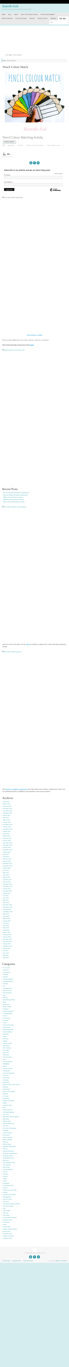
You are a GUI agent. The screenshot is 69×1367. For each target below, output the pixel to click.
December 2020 (7, 904)
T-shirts (5, 1192)
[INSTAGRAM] (30, 162)
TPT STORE (6, 1210)
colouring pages (7, 1013)
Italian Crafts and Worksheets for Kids (14, 502)
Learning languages (8, 1112)
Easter (5, 1036)
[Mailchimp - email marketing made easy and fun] (55, 191)
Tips (4, 1208)
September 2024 (7, 829)
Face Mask (6, 1050)
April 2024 (6, 833)
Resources (6, 1160)
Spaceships (6, 1183)
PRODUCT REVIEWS (9, 1146)
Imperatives (6, 1098)
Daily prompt (7, 1027)
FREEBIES (6, 1064)
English (5, 1041)
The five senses (7, 1199)
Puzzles (5, 1148)
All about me (6, 972)
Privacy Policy (6, 1260)
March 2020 (6, 918)
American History (8, 979)
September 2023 (7, 849)
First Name (7, 175)
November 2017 (7, 941)
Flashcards (6, 1054)
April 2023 (6, 856)
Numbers (5, 1130)
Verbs (4, 1224)
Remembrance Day (8, 1158)
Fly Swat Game (7, 1057)
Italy (4, 1107)
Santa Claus (6, 1167)
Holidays (5, 1087)
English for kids (7, 1043)
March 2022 (6, 877)
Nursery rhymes (7, 1132)
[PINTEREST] (34, 162)
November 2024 (7, 824)
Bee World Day (7, 993)
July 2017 (6, 950)
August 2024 (6, 831)
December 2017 (7, 939)
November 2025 (7, 811)
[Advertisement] (34, 38)
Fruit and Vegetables (9, 1073)
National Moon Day (8, 1123)
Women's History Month (10, 1229)
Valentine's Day (7, 1220)
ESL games (6, 1045)
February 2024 (7, 838)
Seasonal (5, 1174)
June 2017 (6, 953)
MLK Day (6, 1119)
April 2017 (6, 957)
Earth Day (6, 1034)
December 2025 (7, 808)
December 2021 (7, 884)
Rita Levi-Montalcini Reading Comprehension (16, 492)
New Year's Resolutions (9, 1128)
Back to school (7, 990)
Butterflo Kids (10, 6)
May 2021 (6, 900)
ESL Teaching (7, 1048)
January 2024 (7, 840)
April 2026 (6, 801)
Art (4, 986)
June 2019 (6, 923)
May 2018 (6, 927)
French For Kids (7, 1068)
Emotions (5, 1038)
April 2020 (6, 916)
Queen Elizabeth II (8, 1151)
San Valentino (7, 1165)
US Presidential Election (10, 1217)
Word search (6, 1231)
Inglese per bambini (8, 1100)
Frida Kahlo (6, 1070)
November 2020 (7, 907)
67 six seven (6, 967)
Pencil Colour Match (15, 67)
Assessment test (7, 988)
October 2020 (7, 909)
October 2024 (7, 827)
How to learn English (9, 1091)
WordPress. (64, 1260)
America (5, 977)
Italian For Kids (7, 1105)
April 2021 (6, 902)
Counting (5, 1020)
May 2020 (6, 914)
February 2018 (7, 934)
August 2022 (6, 868)
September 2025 (7, 813)
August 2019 (6, 921)
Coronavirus (6, 1018)
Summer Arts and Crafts (10, 1190)
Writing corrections (8, 1236)
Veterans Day (7, 1226)
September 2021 (7, 891)
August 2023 (6, 852)
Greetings (6, 1080)
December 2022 (7, 863)
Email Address (8, 182)
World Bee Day (7, 1233)
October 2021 (7, 888)
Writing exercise (7, 1238)
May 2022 (6, 872)
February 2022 (7, 879)
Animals (5, 983)
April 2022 (6, 875)
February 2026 (7, 806)
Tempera (57, 1260)
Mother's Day (7, 1121)
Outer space (6, 1135)
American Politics (8, 981)
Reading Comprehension (10, 1153)
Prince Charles (7, 1144)
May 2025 (6, 817)
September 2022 (7, 866)
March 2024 (6, 836)
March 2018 (6, 932)
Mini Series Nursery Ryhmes (11, 1116)
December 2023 (7, 843)
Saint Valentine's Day (9, 1162)
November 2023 (7, 845)
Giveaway (6, 1075)
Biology (5, 997)
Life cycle (6, 1114)
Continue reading (8, 141)
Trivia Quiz (6, 1215)
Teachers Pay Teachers (38, 145)
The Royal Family (8, 1206)
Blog (4, 1002)
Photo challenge (7, 1139)
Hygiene (5, 1093)
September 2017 (7, 946)
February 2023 (7, 859)
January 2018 (7, 937)
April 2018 (6, 930)
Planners (5, 1142)
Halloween (6, 1082)
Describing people (8, 1029)
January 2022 (7, 882)
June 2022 (6, 870)
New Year (6, 1126)
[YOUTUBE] (38, 162)
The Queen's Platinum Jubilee (11, 1203)
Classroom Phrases (8, 1011)
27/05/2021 (20, 145)
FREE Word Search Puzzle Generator (13, 499)
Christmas (6, 1009)
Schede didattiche (8, 1169)
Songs (5, 1181)
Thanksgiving (7, 1197)
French (5, 1066)
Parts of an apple (7, 1137)
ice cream (6, 1096)
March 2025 (6, 820)
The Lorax (6, 1201)
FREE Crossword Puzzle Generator (13, 497)
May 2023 (6, 854)
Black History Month (9, 999)
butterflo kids (11, 145)
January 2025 (7, 822)
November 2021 (7, 886)
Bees (4, 995)
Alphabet (5, 974)
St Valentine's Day (8, 1185)
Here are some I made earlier (11, 1084)
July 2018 (6, 925)
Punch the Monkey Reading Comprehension (15, 495)
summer (5, 1187)
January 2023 (7, 861)
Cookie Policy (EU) (28, 1260)
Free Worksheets (7, 1061)
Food (4, 1059)
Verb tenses (6, 1222)
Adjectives (29, 145)
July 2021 (6, 895)
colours (58, 145)
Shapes (5, 1178)
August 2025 (6, 815)
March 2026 (6, 804)
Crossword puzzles (8, 1025)
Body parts (6, 1004)
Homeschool (6, 1089)
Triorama (5, 1213)
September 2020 (7, 911)
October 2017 (7, 944)
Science (5, 1171)
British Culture (7, 1006)
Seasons (5, 1176)
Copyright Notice (16, 1260)
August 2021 (6, 893)
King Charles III (7, 1110)
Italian (5, 1103)
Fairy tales (6, 1052)
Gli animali (6, 1077)
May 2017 (6, 955)
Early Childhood (7, 1032)
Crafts (4, 1022)
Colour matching (51, 145)
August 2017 (6, 948)
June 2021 (6, 898)
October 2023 (7, 847)
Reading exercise (8, 1155)
